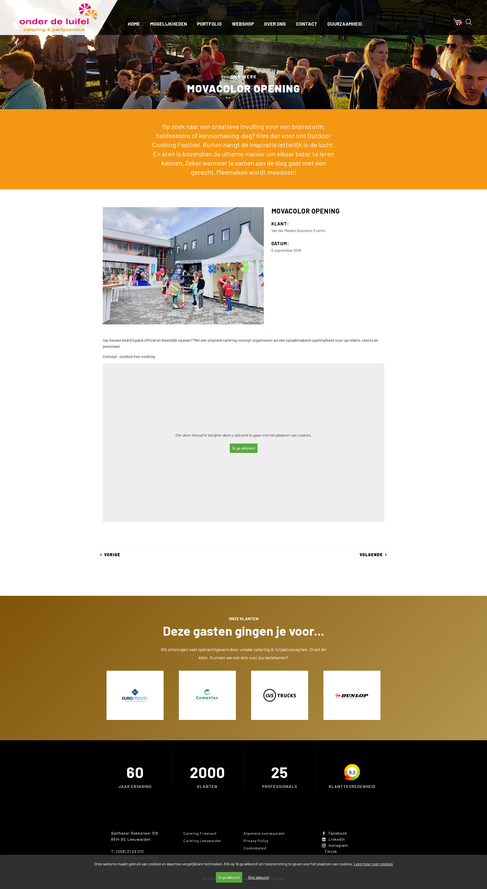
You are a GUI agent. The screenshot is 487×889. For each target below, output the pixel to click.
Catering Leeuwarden (202, 840)
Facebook (337, 833)
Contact (306, 24)
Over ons (275, 24)
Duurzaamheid (344, 24)
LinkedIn (336, 839)
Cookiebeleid (255, 848)
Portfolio (209, 24)
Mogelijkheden (168, 24)
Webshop (243, 24)
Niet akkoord (258, 877)
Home (134, 24)
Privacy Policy (256, 840)
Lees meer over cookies (373, 864)
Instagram (338, 845)
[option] (135, 695)
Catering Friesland (199, 833)
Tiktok (330, 851)
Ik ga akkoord (229, 877)
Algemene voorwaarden (264, 833)
